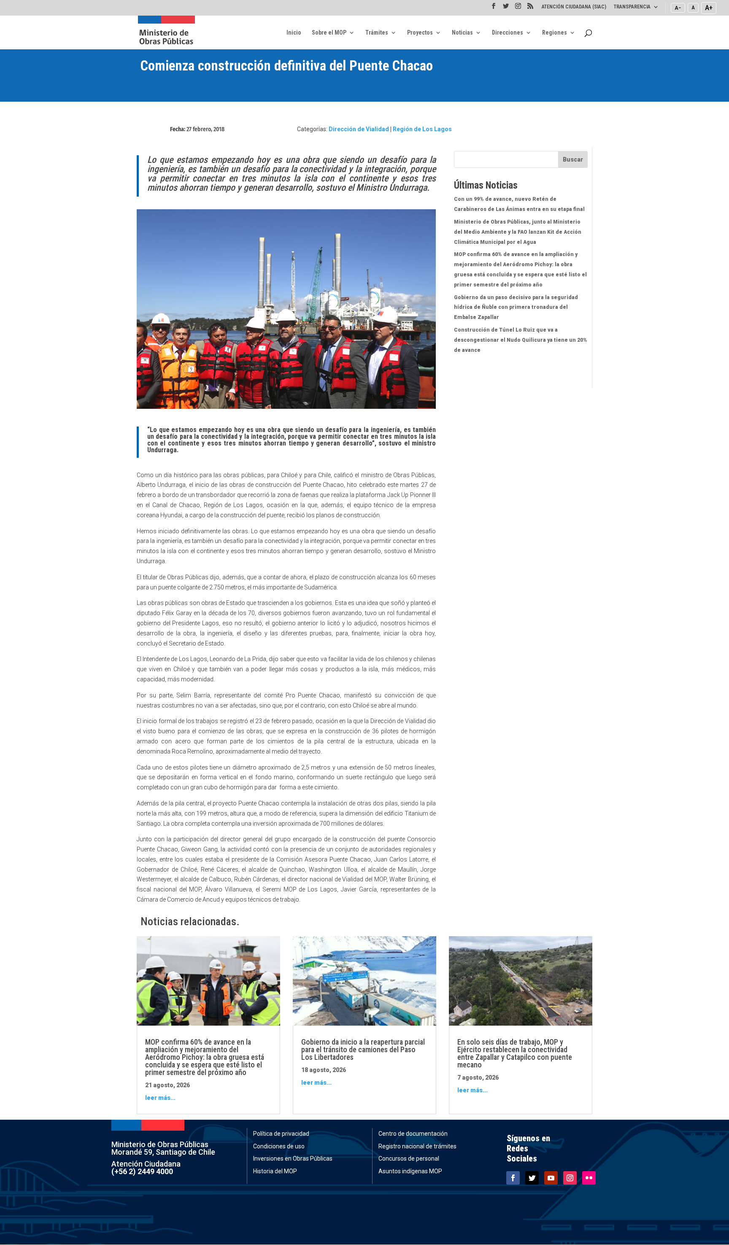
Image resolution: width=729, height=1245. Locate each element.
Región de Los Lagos (422, 129)
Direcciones (507, 33)
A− (678, 7)
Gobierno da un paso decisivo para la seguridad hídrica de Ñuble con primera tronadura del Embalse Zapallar (516, 307)
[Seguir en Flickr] (589, 1178)
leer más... (160, 1097)
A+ (709, 7)
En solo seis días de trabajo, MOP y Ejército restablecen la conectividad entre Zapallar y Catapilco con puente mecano (514, 1053)
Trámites (376, 33)
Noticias (462, 33)
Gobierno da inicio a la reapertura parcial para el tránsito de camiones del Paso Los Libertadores (363, 1049)
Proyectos (420, 33)
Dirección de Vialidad (359, 129)
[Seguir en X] (532, 1178)
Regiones (554, 33)
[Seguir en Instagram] (570, 1178)
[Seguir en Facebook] (513, 1178)
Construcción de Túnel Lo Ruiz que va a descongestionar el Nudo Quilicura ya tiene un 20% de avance (520, 340)
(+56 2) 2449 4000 (142, 1171)
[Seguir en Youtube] (551, 1178)
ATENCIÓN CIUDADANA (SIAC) (574, 7)
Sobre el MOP (329, 33)
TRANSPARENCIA (632, 7)
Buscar (573, 159)
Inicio (293, 33)
